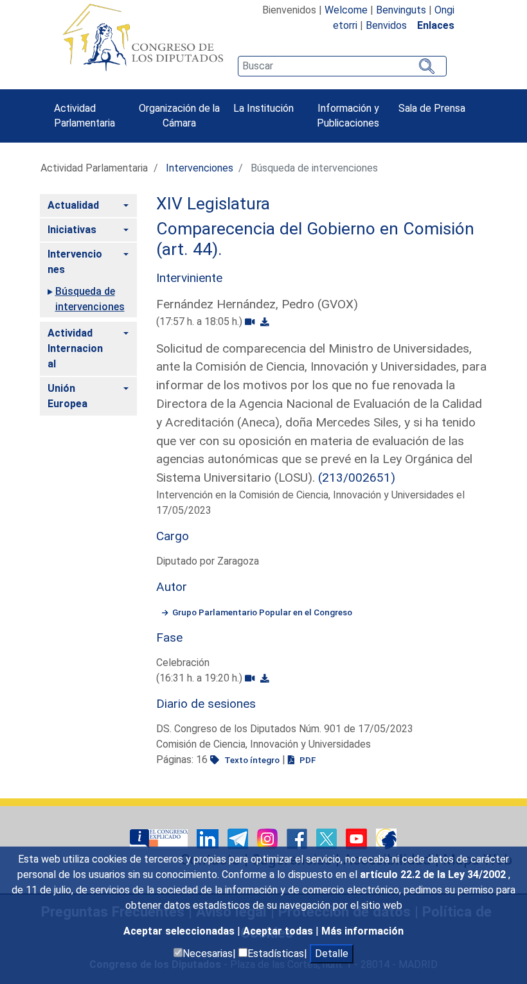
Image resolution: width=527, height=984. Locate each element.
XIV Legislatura (213, 203)
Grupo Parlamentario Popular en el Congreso (262, 612)
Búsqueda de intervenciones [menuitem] (90, 299)
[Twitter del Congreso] (328, 838)
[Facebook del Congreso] (298, 838)
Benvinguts (401, 10)
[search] (342, 66)
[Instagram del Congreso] (268, 838)
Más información (362, 931)
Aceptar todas (279, 931)
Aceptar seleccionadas (180, 931)
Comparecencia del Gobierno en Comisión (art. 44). (315, 239)
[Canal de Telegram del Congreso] (239, 838)
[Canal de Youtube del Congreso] (358, 838)
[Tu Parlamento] (160, 838)
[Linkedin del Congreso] (208, 838)
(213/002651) (356, 477)
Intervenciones (199, 168)
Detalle (331, 953)
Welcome (346, 10)
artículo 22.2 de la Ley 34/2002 (434, 874)
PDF (307, 760)
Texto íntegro (251, 760)
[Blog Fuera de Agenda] (386, 838)
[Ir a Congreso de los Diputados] (142, 37)
